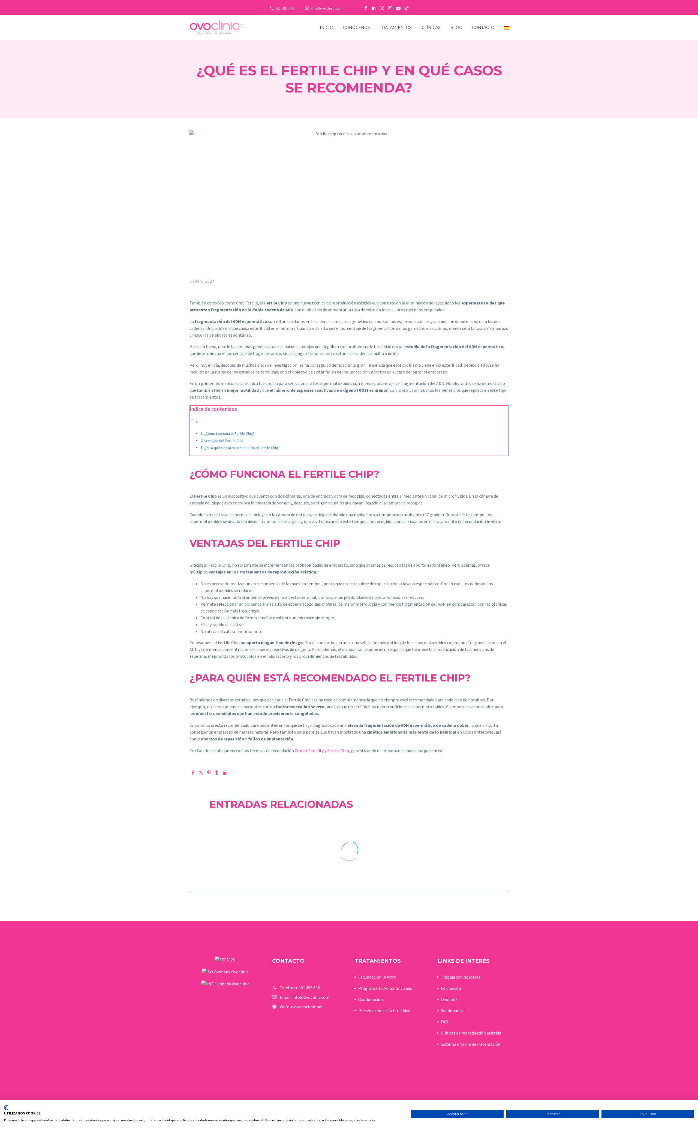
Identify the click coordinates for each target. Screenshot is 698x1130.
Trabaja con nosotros (461, 977)
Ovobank (449, 999)
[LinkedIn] (374, 8)
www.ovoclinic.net (306, 1006)
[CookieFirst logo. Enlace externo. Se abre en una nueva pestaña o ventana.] (6, 1107)
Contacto (483, 27)
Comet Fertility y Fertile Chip (322, 750)
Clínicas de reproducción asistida (471, 1033)
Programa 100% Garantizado (385, 988)
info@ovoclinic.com (326, 8)
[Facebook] (366, 8)
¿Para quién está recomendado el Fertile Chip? (242, 447)
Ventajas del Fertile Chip (223, 440)
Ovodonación (370, 999)
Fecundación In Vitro (377, 977)
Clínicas (431, 27)
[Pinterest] (209, 772)
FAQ (444, 1021)
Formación (451, 988)
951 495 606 (284, 8)
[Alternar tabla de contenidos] (194, 422)
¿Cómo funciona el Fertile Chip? (229, 433)
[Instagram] (390, 8)
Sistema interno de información (470, 1044)
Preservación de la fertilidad (384, 1010)
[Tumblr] (217, 772)
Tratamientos (396, 27)
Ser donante (452, 1010)
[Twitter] (382, 8)
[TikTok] (406, 8)
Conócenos (356, 27)
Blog (456, 27)
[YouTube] (398, 8)
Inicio (326, 27)
